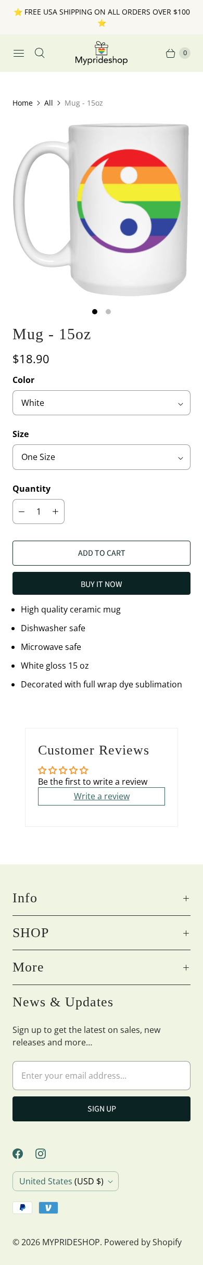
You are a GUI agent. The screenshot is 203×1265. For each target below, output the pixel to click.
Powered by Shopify (143, 1242)
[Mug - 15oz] (101, 210)
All (48, 103)
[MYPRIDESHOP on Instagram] (46, 1153)
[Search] (39, 53)
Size (20, 434)
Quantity (31, 488)
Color (23, 380)
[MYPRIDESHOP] (101, 53)
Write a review (102, 796)
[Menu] (18, 53)
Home (22, 103)
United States (61, 1181)
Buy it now (101, 584)
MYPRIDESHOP (71, 1242)
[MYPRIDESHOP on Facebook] (23, 1153)
